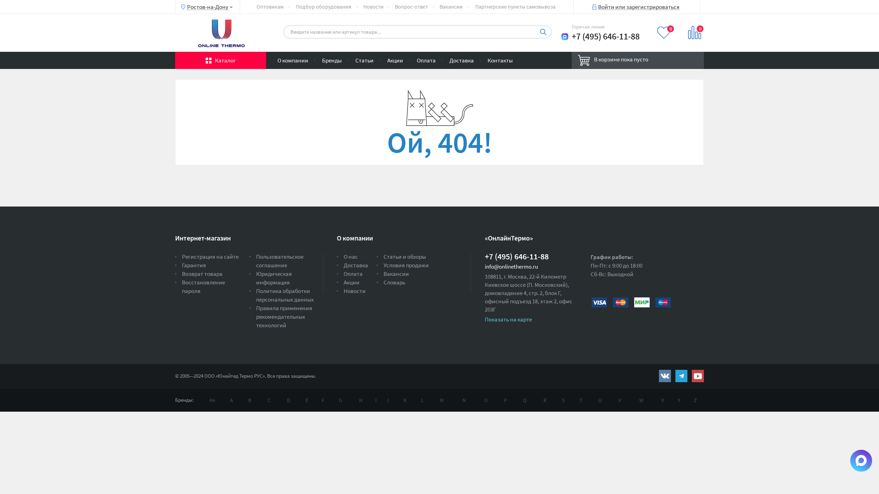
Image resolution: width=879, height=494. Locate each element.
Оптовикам (270, 6)
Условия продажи (406, 265)
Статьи (364, 60)
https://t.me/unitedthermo (681, 376)
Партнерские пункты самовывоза (515, 6)
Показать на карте (508, 319)
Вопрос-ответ (411, 6)
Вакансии (451, 6)
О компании (292, 60)
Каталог (225, 60)
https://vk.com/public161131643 (665, 376)
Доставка (461, 60)
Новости (373, 6)
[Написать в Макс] (564, 36)
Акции (395, 60)
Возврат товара (202, 274)
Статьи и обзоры (405, 256)
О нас (351, 256)
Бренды (332, 60)
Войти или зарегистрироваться (639, 6)
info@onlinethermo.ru (511, 266)
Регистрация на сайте (210, 256)
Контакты (500, 60)
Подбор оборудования (323, 6)
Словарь (394, 282)
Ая (212, 400)
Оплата (426, 60)
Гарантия (194, 265)
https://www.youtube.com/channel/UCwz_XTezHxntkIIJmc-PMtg (698, 376)
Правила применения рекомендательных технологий (284, 316)
